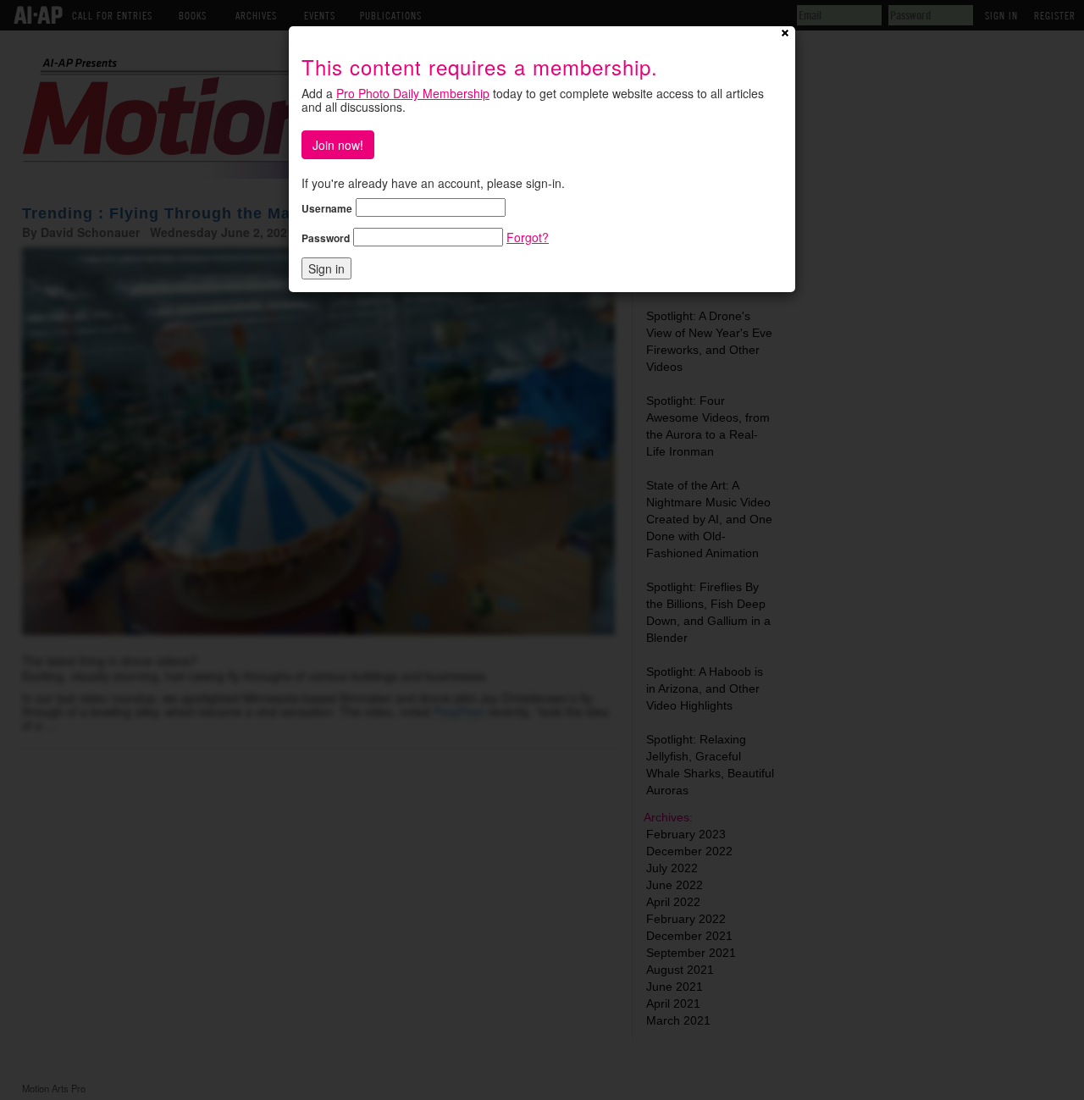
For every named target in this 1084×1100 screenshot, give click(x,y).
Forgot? (527, 237)
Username (326, 208)
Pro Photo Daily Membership (412, 93)
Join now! (337, 144)
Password (325, 238)
